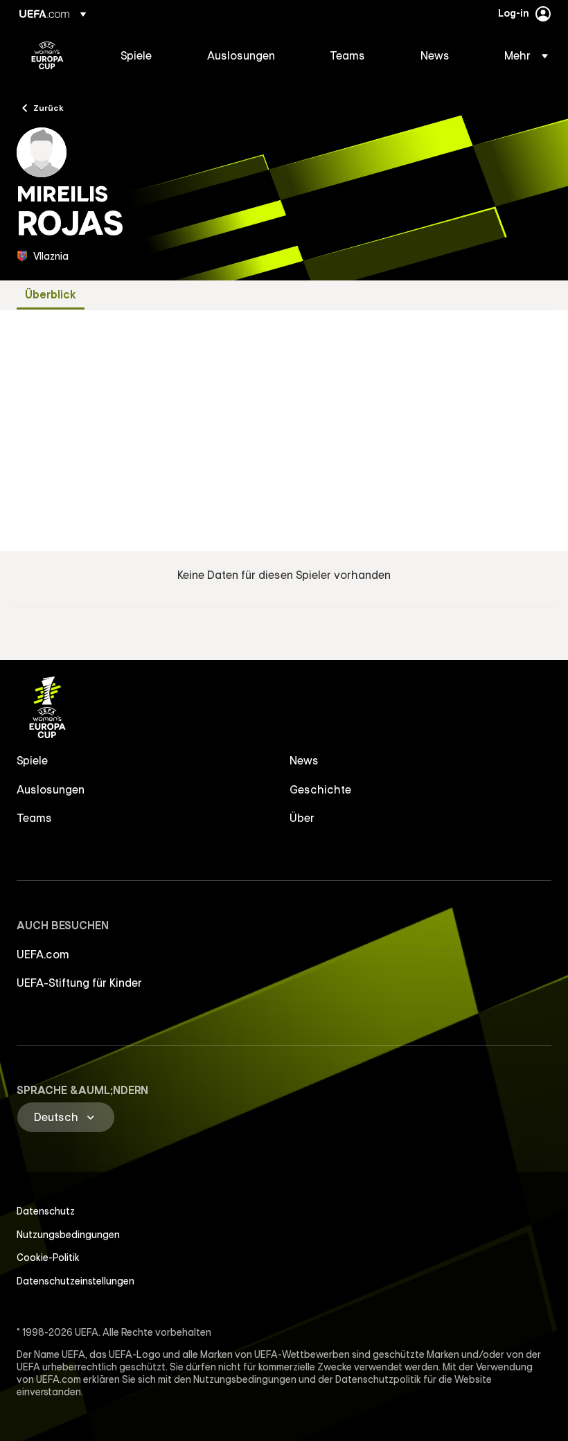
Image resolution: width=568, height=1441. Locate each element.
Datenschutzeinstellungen (75, 1281)
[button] (522, 55)
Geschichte (320, 789)
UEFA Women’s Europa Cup (47, 55)
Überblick (50, 295)
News (304, 760)
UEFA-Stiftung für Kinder (79, 982)
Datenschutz (46, 1211)
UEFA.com (43, 954)
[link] (136, 55)
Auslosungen (51, 789)
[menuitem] (146, 55)
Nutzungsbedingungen (68, 1234)
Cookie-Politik (48, 1257)
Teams (34, 818)
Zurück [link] (48, 107)
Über (302, 818)
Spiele (32, 760)
